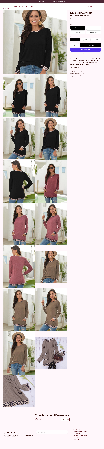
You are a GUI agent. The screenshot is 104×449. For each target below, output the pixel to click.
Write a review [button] (65, 419)
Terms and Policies (52, 444)
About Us (76, 429)
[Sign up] (65, 432)
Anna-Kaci (8, 444)
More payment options (85, 53)
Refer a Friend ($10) (80, 436)
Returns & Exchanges (80, 431)
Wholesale (77, 434)
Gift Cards (76, 438)
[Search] (94, 6)
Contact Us (77, 440)
